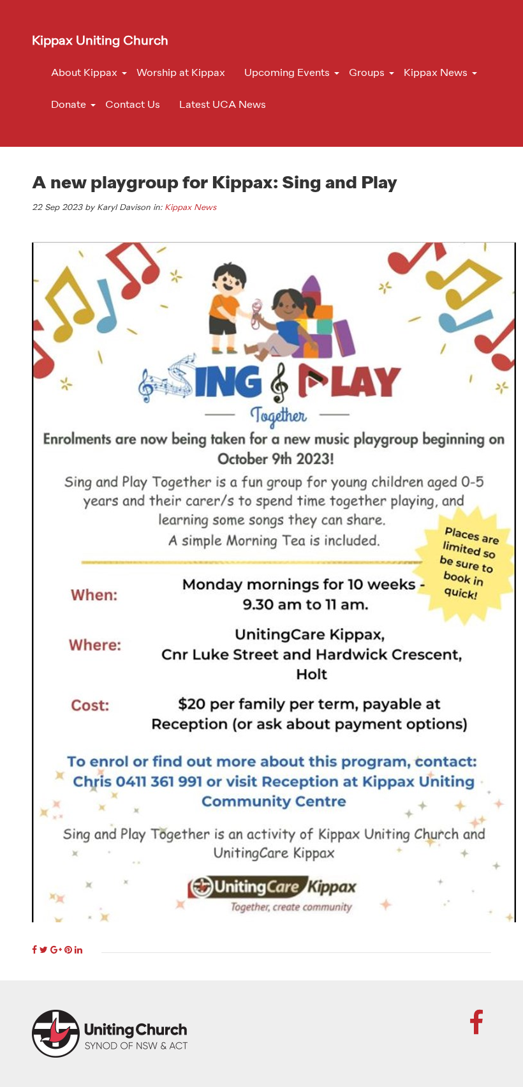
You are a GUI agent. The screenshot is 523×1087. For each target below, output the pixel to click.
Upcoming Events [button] (287, 73)
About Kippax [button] (84, 73)
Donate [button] (68, 105)
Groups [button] (367, 73)
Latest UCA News (222, 105)
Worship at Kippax (180, 73)
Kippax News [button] (436, 73)
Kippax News (190, 208)
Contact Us (132, 105)
